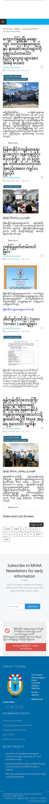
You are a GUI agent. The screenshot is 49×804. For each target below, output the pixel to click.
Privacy (43, 798)
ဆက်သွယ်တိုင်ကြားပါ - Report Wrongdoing (26, 647)
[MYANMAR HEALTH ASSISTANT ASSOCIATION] (24, 9)
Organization (10, 798)
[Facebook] (8, 707)
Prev (16, 529)
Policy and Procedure (37, 801)
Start (7, 529)
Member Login (22, 798)
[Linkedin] (21, 707)
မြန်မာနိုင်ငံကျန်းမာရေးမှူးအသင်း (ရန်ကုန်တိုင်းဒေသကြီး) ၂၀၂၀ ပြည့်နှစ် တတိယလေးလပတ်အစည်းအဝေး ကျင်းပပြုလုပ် (22, 161)
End (6, 539)
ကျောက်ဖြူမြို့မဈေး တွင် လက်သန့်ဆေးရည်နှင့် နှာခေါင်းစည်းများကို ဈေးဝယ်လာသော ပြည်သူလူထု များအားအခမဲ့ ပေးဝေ (22, 50)
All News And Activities (12, 720)
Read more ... (13, 143)
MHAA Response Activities (14, 739)
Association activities (12, 76)
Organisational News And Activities (17, 725)
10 (25, 534)
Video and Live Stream (18, 516)
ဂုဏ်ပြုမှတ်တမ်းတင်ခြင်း (19, 249)
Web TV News (9, 734)
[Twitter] (12, 707)
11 (31, 534)
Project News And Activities (14, 730)
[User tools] (42, 67)
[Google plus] (17, 707)
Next (38, 534)
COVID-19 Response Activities (16, 79)
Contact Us (34, 798)
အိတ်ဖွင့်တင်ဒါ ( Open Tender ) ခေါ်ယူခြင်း (21, 321)
